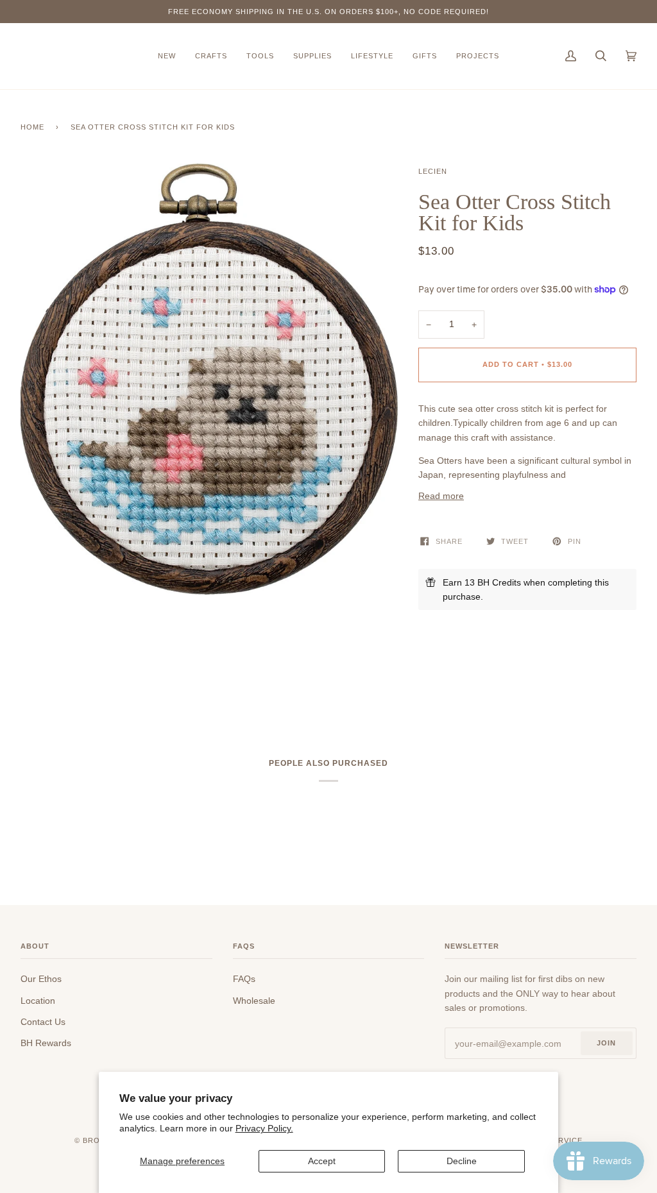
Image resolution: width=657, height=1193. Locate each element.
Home (32, 127)
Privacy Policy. (264, 1128)
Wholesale (254, 1000)
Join (606, 1043)
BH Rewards (46, 1043)
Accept (322, 1161)
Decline (462, 1161)
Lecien (432, 171)
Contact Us (43, 1022)
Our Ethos (41, 979)
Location (38, 1000)
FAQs (244, 979)
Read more (441, 496)
